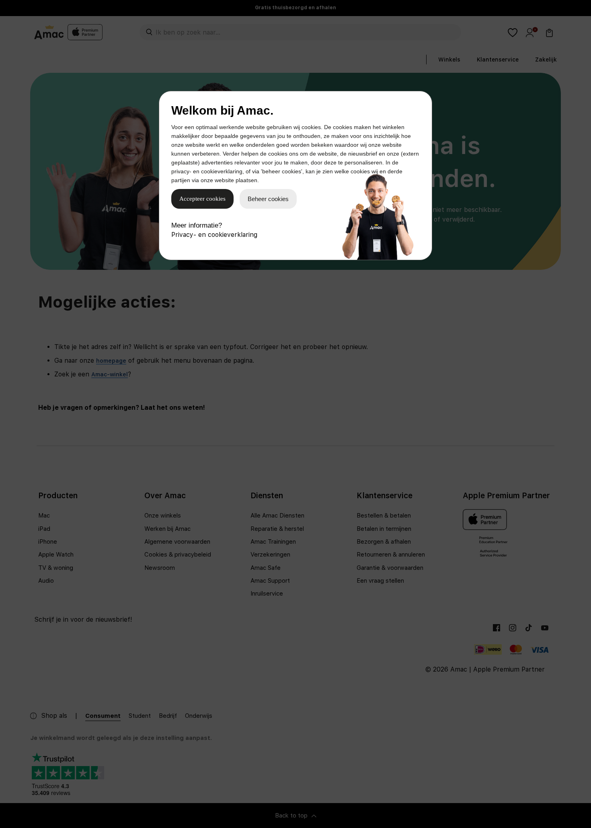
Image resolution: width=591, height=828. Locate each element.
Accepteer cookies (202, 198)
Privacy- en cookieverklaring (214, 234)
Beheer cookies (268, 198)
